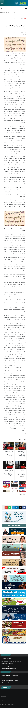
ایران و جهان (22, 448)
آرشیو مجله (18, 33)
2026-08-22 (22, 459)
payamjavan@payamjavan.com (8, 700)
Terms (12, 704)
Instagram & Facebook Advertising (10, 680)
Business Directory (6, 659)
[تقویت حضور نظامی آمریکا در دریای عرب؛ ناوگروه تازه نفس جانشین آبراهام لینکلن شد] (20, 446)
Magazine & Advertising (7, 664)
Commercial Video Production (9, 678)
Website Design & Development (9, 668)
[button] (24, 507)
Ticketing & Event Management (9, 683)
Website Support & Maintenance (10, 676)
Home (25, 18)
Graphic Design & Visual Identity (10, 666)
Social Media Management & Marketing (11, 661)
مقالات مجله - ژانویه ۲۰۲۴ (11, 33)
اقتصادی (23, 467)
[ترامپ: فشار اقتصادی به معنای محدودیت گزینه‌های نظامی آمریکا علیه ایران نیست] (9, 446)
